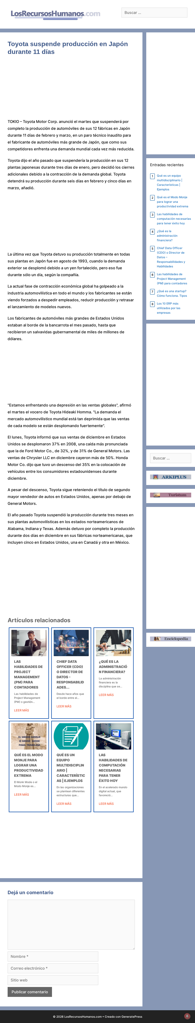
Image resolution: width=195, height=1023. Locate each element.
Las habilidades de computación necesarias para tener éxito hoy (174, 218)
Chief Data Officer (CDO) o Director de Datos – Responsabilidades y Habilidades (171, 257)
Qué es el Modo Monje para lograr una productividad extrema (28, 765)
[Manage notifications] (187, 1016)
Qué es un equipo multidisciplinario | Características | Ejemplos (169, 182)
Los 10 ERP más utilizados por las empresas (168, 308)
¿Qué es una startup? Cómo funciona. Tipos (172, 293)
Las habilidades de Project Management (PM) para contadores (172, 278)
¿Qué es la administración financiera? (113, 667)
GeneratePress (131, 1016)
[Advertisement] (71, 90)
